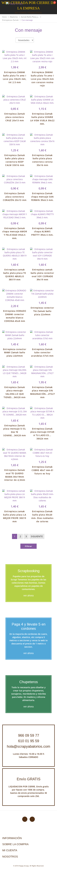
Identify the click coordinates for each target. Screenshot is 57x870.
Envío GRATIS (28, 779)
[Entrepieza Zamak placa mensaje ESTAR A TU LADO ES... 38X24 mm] (42, 413)
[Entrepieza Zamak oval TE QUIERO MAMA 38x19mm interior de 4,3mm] (14, 454)
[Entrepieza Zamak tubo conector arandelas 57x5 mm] (42, 335)
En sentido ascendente (39, 40)
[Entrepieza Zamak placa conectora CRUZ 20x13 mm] (14, 99)
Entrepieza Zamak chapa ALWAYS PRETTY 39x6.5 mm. (42, 231)
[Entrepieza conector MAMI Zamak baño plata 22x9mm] (14, 335)
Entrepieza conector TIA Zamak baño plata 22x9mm (42, 311)
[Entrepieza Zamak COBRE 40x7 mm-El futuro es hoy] (42, 453)
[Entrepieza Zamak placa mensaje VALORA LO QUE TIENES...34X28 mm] (14, 371)
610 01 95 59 (28, 741)
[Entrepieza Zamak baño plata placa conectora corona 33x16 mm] (42, 139)
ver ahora (28, 595)
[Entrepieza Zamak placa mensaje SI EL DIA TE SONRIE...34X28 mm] (14, 411)
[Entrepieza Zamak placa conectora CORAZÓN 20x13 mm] (14, 179)
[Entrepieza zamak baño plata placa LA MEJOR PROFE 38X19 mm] (14, 495)
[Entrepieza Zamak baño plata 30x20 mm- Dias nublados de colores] (42, 495)
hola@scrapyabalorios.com (28, 746)
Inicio (4, 17)
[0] (53, 4)
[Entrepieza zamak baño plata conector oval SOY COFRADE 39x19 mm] (42, 254)
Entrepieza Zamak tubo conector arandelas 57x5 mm (42, 352)
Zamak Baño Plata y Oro (30, 17)
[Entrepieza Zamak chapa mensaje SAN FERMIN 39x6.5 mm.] (42, 179)
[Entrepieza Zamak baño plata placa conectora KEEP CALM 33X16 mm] (14, 139)
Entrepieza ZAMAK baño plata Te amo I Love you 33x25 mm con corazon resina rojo (42, 79)
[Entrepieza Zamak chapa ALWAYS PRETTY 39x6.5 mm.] (42, 214)
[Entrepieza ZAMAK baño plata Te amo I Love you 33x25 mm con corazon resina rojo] (42, 56)
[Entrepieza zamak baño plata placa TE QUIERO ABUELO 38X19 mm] (14, 254)
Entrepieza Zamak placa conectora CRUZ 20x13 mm (14, 117)
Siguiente (37, 536)
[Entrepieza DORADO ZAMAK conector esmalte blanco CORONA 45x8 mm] (14, 295)
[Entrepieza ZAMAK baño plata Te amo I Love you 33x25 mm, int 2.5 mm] (14, 56)
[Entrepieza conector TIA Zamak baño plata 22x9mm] (42, 293)
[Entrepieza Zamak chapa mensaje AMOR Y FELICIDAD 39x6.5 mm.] (14, 214)
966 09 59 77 (28, 735)
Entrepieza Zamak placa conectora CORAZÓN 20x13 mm (14, 196)
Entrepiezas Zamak (10, 20)
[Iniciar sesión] (43, 4)
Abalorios (14, 17)
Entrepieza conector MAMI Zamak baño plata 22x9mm (14, 352)
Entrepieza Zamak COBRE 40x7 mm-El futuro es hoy (42, 470)
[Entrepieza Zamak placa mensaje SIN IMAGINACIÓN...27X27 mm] (42, 371)
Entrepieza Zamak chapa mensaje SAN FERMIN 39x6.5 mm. (42, 196)
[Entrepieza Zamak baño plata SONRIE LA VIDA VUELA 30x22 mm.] (42, 99)
